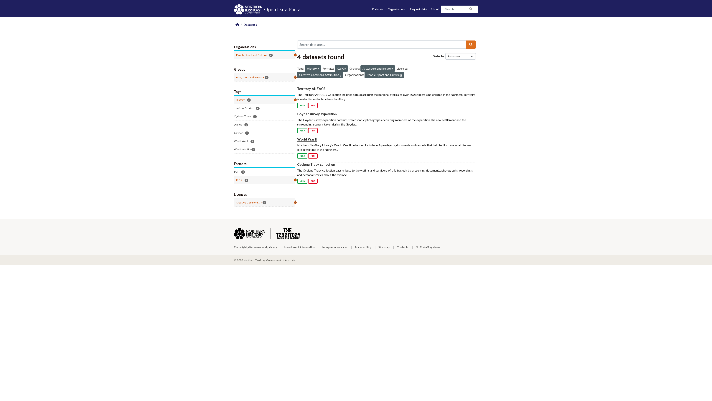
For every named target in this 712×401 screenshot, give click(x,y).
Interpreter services (334, 247)
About (435, 9)
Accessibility (363, 247)
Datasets (378, 9)
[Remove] (318, 69)
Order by (438, 56)
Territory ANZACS (311, 89)
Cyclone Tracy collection (316, 164)
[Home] (237, 25)
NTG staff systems (428, 247)
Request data (418, 9)
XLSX (302, 105)
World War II (307, 139)
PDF (313, 105)
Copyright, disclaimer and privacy (255, 247)
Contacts (402, 247)
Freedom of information (299, 247)
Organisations (397, 9)
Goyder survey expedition (317, 114)
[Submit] (471, 44)
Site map (384, 247)
